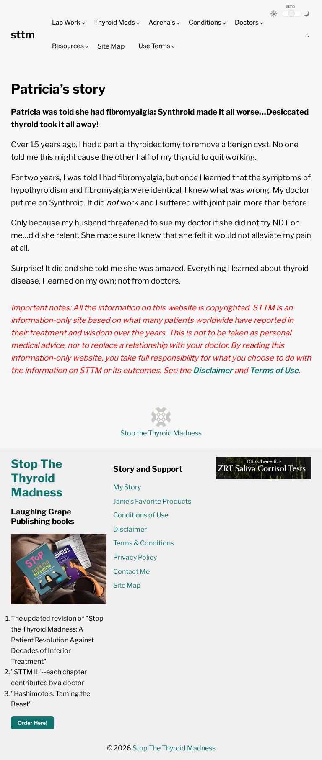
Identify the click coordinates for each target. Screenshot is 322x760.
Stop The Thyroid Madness (174, 748)
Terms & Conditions (143, 543)
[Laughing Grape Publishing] (58, 602)
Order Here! (32, 723)
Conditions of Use (140, 515)
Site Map (111, 46)
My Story (127, 487)
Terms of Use (274, 370)
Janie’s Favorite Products (152, 501)
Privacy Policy (135, 557)
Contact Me (131, 572)
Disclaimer (213, 370)
